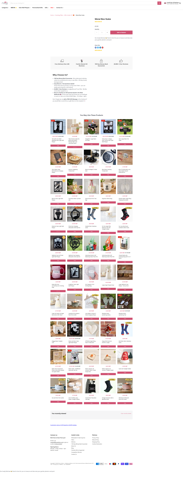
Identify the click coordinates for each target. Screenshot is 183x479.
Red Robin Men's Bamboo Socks (125, 341)
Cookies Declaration (97, 444)
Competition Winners (76, 452)
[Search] (159, 3)
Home (52, 15)
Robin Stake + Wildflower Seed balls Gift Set (74, 369)
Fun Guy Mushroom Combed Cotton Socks (124, 227)
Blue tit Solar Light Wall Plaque (57, 199)
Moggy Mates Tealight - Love (57, 341)
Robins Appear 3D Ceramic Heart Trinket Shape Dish (90, 370)
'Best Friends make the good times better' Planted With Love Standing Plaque (74, 141)
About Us (73, 446)
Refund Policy (95, 440)
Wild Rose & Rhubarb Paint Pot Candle (124, 398)
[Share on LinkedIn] (100, 47)
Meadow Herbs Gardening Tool (122, 314)
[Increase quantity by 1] (107, 32)
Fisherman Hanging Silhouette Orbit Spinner (74, 227)
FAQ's (72, 440)
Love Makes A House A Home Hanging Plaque (90, 314)
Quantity (97, 29)
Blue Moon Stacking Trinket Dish (106, 170)
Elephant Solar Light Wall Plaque (58, 227)
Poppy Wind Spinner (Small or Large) (107, 341)
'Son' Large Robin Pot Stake (124, 139)
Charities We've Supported (77, 450)
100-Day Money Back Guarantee (79, 444)
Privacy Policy (95, 437)
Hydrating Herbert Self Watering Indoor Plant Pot (91, 256)
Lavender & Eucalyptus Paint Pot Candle (74, 314)
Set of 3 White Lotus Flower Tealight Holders (74, 398)
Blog (72, 448)
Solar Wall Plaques (24, 7)
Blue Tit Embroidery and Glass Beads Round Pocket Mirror (124, 171)
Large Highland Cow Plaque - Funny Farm (124, 285)
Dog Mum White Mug (107, 198)
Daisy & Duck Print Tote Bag (90, 199)
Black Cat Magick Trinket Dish (91, 170)
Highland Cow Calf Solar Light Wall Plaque (57, 256)
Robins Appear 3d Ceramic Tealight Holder (108, 369)
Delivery (73, 442)
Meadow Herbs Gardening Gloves (106, 314)
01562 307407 (58, 444)
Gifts (46, 7)
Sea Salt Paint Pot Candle (58, 398)
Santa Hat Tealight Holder (125, 368)
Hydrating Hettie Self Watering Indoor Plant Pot (108, 256)
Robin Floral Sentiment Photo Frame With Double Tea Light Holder (58, 370)
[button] (98, 21)
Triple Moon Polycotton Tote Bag (90, 398)
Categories (5, 7)
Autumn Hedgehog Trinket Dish (73, 170)
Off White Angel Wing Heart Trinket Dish (90, 341)
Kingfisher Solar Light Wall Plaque (74, 285)
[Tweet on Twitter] (98, 47)
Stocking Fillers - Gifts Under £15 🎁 (64, 15)
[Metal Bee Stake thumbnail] (53, 22)
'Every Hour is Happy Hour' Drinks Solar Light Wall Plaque (107, 140)
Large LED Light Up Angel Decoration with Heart (58, 314)
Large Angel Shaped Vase (108, 285)
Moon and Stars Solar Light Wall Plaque (74, 341)
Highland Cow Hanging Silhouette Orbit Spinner (74, 256)
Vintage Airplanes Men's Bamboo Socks (108, 398)
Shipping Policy (96, 442)
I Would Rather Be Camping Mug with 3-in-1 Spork (125, 257)
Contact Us (59, 7)
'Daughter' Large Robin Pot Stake (90, 139)
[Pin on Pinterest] (102, 47)
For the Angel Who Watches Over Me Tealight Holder (106, 228)
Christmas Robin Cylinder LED (75, 199)
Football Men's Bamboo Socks (90, 227)
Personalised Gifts (37, 7)
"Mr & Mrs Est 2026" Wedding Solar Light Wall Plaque (58, 140)
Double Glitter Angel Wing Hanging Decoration (125, 199)
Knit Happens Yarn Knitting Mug (89, 285)
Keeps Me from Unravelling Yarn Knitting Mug (58, 286)
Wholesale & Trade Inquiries (78, 437)
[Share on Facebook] (96, 47)
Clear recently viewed (126, 413)
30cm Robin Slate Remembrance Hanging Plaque (57, 171)
